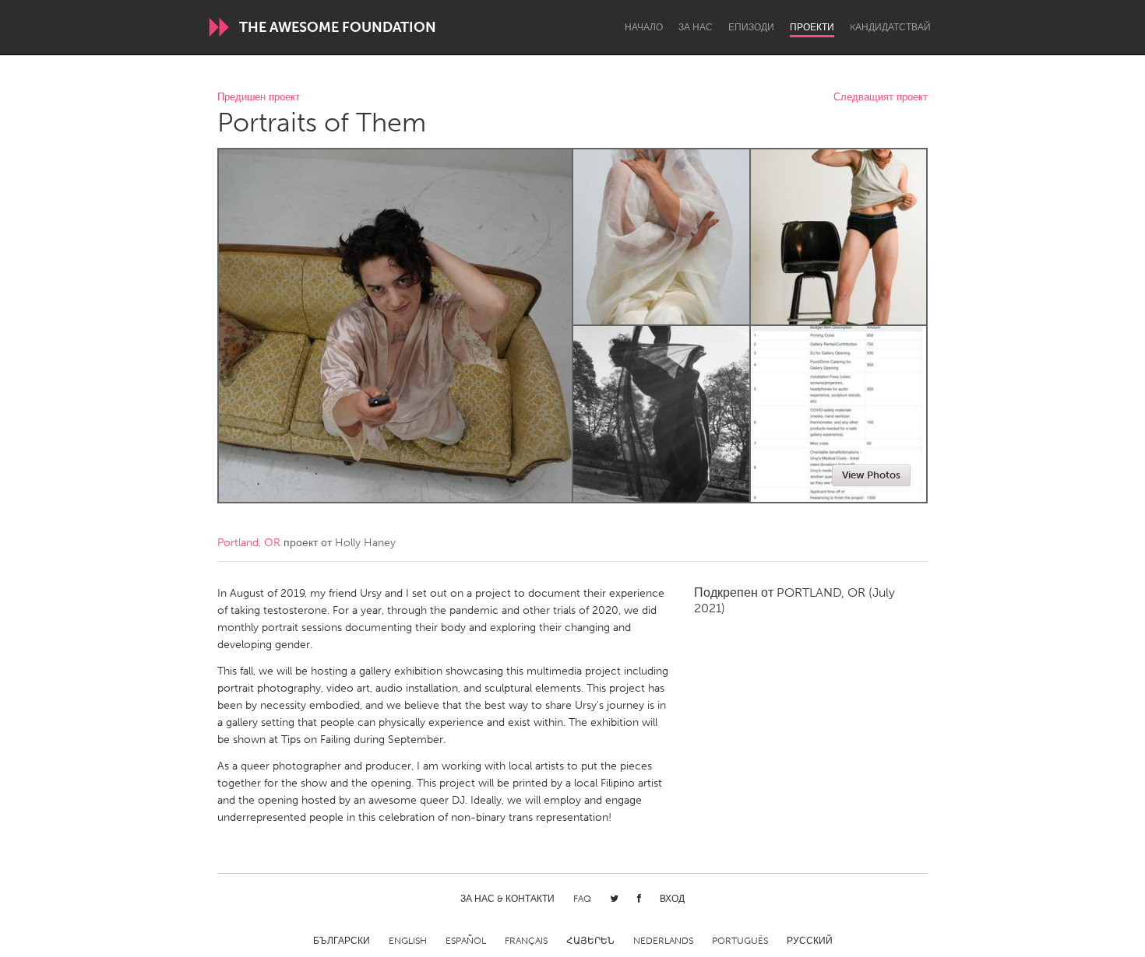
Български (341, 940)
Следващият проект (880, 98)
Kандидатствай (890, 27)
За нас (695, 27)
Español (466, 940)
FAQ (582, 898)
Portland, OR (248, 542)
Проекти (812, 27)
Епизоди (751, 27)
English (408, 940)
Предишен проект (258, 98)
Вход (672, 898)
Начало (644, 27)
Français (526, 940)
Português (740, 940)
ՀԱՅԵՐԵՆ (590, 940)
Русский (810, 940)
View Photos (871, 475)
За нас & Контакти (507, 898)
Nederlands (663, 940)
